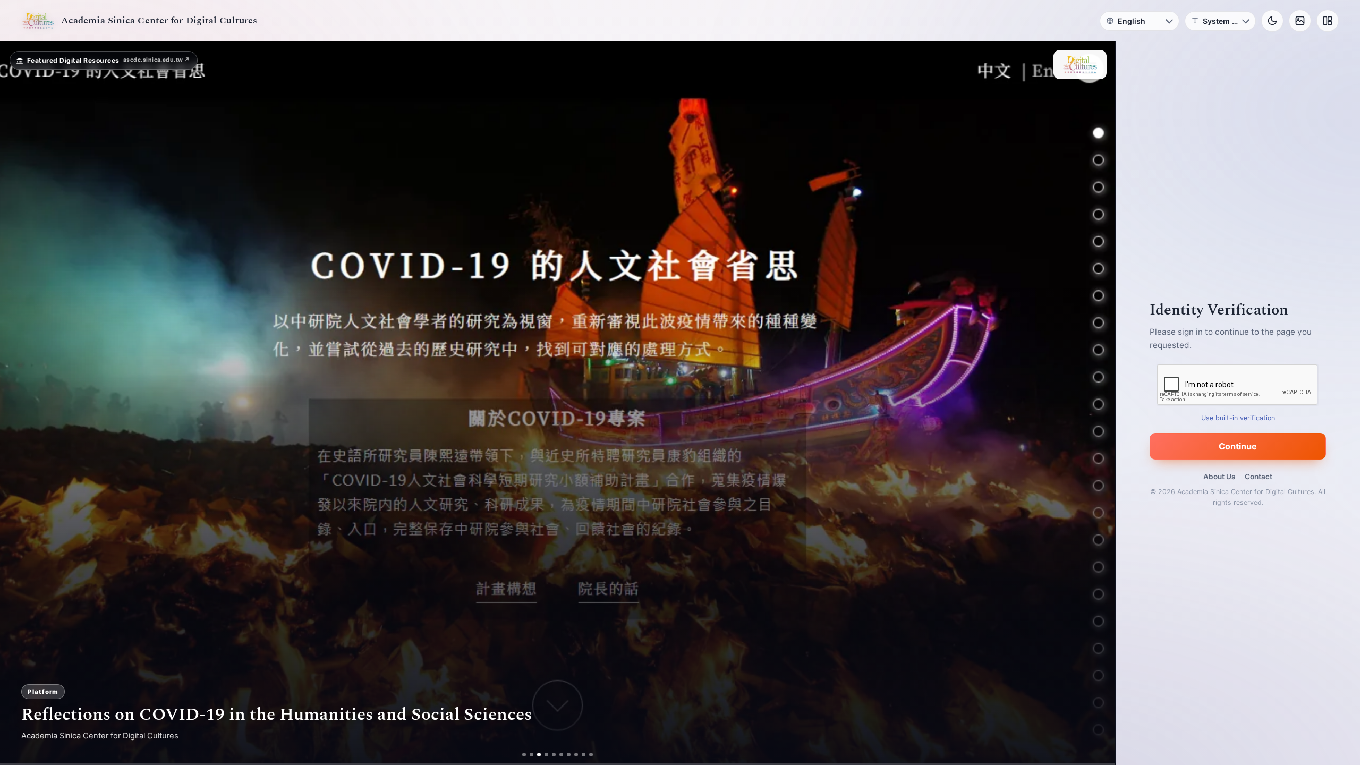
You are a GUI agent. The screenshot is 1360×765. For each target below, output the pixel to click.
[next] (1096, 403)
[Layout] (1327, 21)
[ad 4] (546, 754)
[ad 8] (576, 754)
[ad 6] (561, 754)
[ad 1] (524, 754)
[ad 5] (554, 754)
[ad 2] (531, 754)
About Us (1219, 476)
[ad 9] (583, 754)
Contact (1258, 476)
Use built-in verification (1238, 418)
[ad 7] (569, 754)
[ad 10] (591, 754)
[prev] (19, 403)
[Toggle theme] (1272, 21)
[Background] (1300, 21)
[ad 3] (539, 754)
